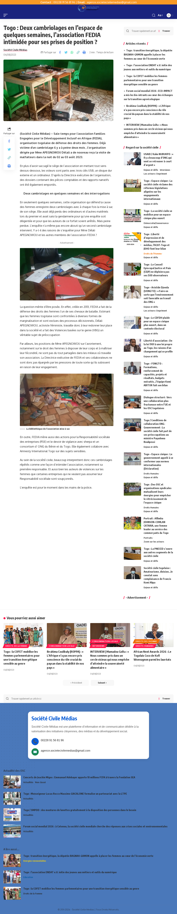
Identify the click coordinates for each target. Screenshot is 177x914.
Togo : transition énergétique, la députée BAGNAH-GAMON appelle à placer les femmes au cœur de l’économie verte (148, 54)
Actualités (28, 782)
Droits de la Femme (16, 646)
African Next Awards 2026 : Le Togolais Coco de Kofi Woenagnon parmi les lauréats (152, 655)
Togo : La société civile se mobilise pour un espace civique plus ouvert (158, 214)
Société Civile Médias (15, 49)
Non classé (40, 782)
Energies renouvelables (34, 860)
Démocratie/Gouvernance (156, 223)
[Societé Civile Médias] (88, 8)
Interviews (165, 169)
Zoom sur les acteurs (154, 541)
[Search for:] (144, 31)
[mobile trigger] (6, 15)
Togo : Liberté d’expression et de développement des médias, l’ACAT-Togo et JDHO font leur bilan (157, 241)
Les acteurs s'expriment (155, 173)
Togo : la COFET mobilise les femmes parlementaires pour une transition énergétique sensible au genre (145, 80)
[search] (153, 15)
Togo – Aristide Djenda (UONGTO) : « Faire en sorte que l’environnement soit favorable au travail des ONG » (158, 294)
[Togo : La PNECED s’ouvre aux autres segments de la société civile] (132, 553)
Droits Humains (151, 473)
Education (28, 877)
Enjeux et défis (151, 169)
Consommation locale (61, 646)
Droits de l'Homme (153, 253)
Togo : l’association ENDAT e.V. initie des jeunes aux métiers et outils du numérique (70, 872)
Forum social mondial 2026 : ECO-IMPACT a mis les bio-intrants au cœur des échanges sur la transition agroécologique (148, 95)
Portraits (148, 537)
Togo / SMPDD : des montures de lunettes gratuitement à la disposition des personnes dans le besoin (79, 810)
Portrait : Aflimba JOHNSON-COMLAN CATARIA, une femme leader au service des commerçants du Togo (156, 525)
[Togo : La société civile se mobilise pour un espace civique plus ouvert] (132, 215)
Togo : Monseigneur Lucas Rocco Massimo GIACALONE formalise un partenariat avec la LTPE (75, 793)
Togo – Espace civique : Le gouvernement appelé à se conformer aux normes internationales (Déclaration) (158, 461)
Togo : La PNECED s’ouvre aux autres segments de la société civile (158, 552)
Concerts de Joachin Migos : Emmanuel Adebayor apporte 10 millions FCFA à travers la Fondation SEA (79, 777)
